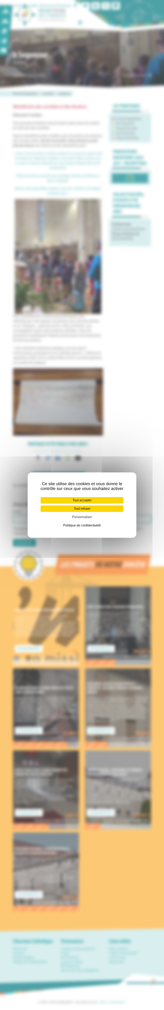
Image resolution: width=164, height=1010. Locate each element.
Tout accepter (82, 500)
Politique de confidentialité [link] (82, 525)
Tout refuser (82, 508)
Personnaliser (82, 517)
